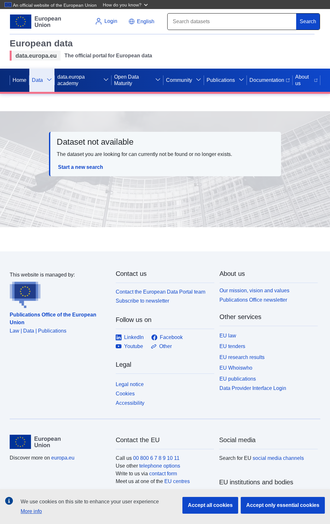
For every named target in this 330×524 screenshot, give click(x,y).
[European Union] (59, 442)
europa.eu (62, 458)
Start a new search (80, 167)
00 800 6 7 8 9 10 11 (156, 458)
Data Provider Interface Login (252, 388)
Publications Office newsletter (253, 300)
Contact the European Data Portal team (160, 292)
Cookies (125, 393)
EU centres (177, 481)
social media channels (278, 458)
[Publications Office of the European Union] (59, 293)
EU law (227, 335)
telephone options (159, 466)
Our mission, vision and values (254, 290)
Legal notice (130, 384)
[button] (126, 4)
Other (165, 346)
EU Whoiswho (235, 368)
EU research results (242, 357)
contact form (163, 473)
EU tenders (232, 346)
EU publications (237, 379)
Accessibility (130, 403)
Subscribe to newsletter (142, 301)
